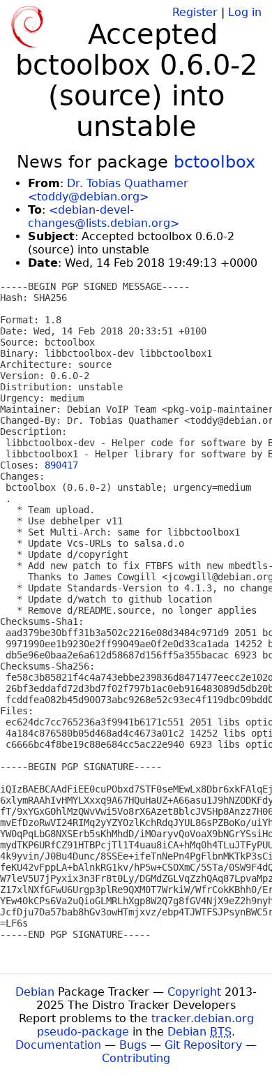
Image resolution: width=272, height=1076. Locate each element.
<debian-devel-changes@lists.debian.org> (103, 216)
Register (195, 12)
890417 (61, 465)
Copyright (194, 991)
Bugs (132, 1045)
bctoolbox (214, 162)
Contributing (136, 1058)
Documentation (58, 1045)
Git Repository (203, 1045)
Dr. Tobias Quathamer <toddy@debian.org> (108, 190)
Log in (245, 12)
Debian (34, 991)
